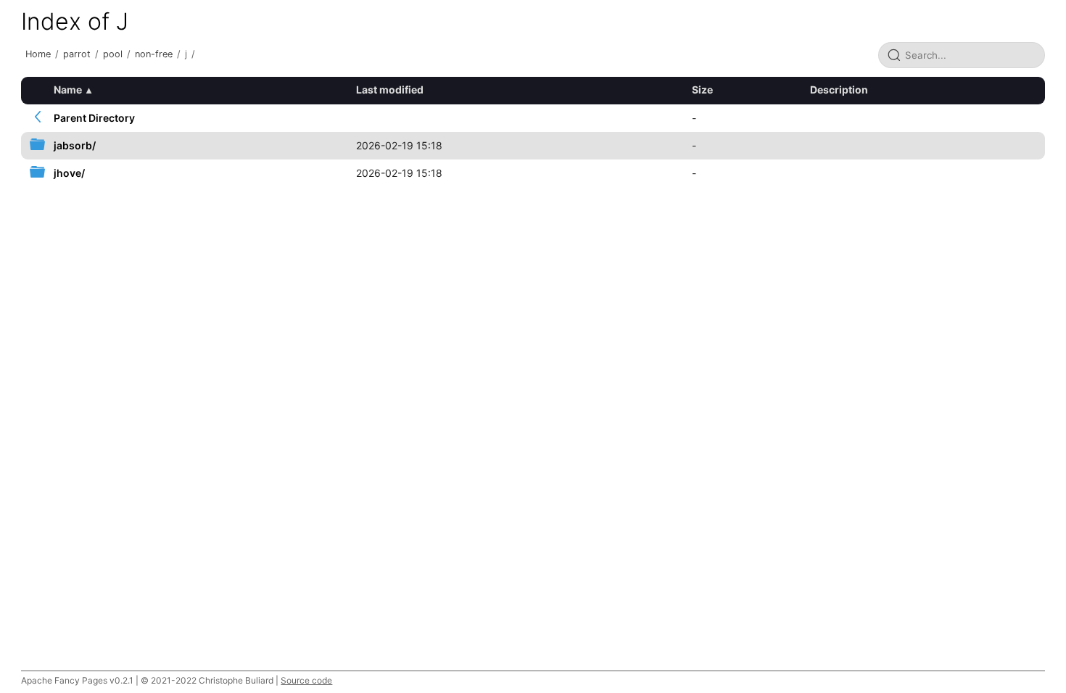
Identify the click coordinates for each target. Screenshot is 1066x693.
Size (702, 89)
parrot (77, 54)
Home (38, 54)
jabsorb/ (75, 145)
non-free (154, 54)
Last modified (389, 89)
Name (68, 89)
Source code (306, 680)
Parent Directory (94, 118)
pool (113, 54)
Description (839, 89)
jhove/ (69, 173)
